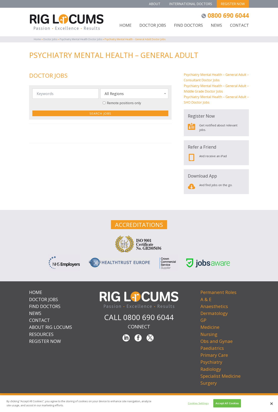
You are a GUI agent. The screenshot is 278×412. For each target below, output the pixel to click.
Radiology (210, 369)
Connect (139, 326)
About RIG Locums (50, 327)
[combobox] (134, 93)
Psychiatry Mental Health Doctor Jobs (81, 39)
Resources (41, 334)
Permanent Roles (218, 292)
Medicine (209, 327)
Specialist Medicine (220, 376)
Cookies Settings (198, 403)
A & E (205, 299)
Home (37, 39)
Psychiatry (211, 362)
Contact (239, 25)
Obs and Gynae (216, 341)
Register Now (233, 4)
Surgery (208, 383)
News (216, 25)
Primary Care (214, 355)
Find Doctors (188, 25)
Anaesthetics (214, 306)
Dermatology (214, 313)
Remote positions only (124, 103)
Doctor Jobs (50, 39)
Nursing (208, 334)
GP (203, 320)
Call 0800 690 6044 (139, 317)
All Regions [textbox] (114, 93)
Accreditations (139, 225)
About (154, 4)
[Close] (271, 403)
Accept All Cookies (227, 403)
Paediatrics (212, 348)
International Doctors (190, 4)
